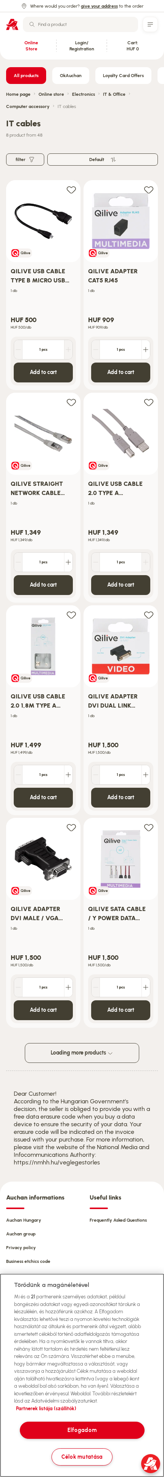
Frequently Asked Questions (118, 1220)
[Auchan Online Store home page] (12, 24)
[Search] (32, 24)
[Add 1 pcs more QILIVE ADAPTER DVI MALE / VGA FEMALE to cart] (68, 987)
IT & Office (114, 94)
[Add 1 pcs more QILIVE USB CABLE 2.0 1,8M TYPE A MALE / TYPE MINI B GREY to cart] (68, 774)
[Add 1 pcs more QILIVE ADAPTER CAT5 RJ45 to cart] (145, 349)
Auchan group (20, 1234)
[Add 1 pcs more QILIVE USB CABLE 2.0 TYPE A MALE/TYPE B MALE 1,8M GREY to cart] (145, 562)
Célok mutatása (82, 1456)
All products (26, 75)
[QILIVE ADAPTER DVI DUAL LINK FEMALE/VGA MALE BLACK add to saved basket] (148, 614)
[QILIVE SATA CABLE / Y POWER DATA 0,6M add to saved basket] (148, 827)
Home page (18, 94)
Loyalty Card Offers (123, 75)
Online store (51, 94)
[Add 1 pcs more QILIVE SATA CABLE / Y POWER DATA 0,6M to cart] (145, 987)
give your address (99, 6)
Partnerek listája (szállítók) (46, 1408)
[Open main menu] (150, 24)
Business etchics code (28, 1261)
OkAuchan (71, 75)
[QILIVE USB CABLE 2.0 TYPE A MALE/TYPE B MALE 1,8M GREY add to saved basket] (148, 402)
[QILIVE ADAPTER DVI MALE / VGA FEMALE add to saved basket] (71, 827)
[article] (43, 285)
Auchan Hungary (23, 1220)
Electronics (83, 94)
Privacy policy (21, 1247)
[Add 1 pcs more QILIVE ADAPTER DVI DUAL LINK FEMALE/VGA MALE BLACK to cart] (145, 774)
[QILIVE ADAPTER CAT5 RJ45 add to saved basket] (148, 189)
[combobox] (80, 24)
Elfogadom (82, 1430)
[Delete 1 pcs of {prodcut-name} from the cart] (18, 349)
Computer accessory (28, 106)
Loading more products (79, 1053)
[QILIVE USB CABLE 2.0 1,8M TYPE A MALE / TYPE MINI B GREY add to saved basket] (71, 614)
